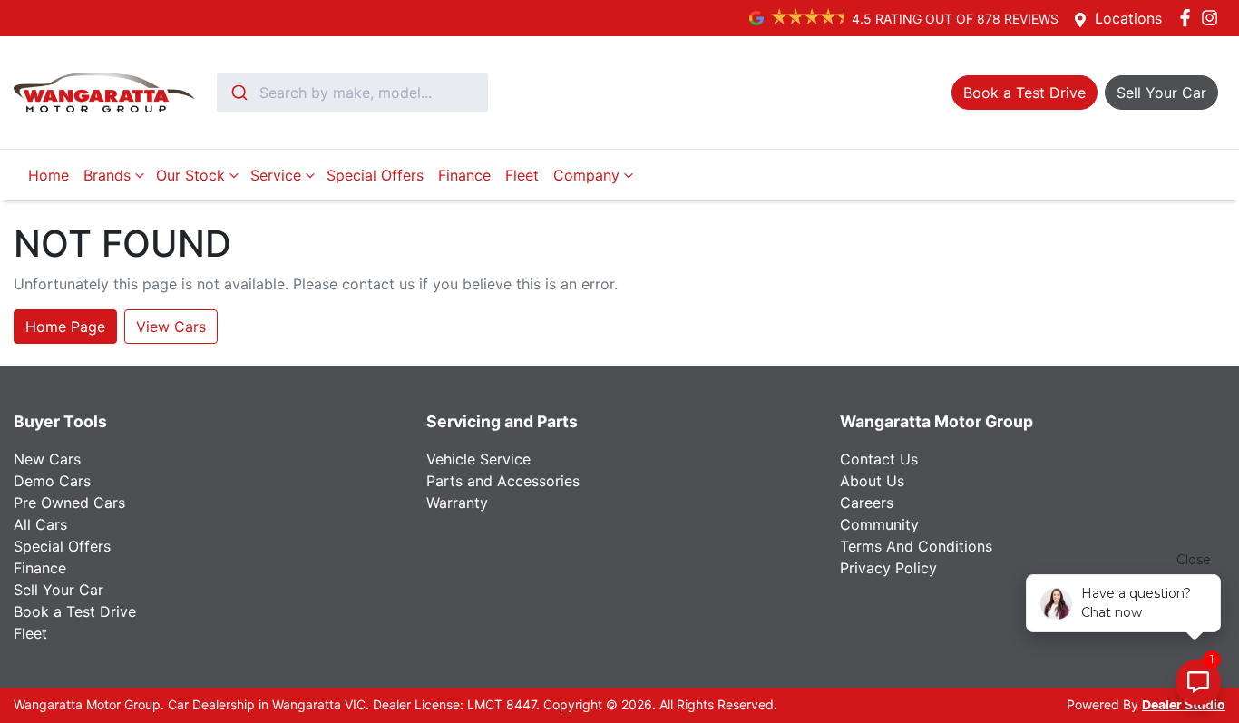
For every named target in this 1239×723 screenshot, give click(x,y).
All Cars (40, 524)
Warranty (457, 502)
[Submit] (238, 92)
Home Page (65, 327)
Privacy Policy (888, 568)
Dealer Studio (1183, 705)
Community (879, 524)
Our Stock (190, 175)
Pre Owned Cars (69, 502)
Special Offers (375, 175)
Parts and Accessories (503, 481)
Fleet (522, 175)
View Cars (171, 327)
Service (275, 175)
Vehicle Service (478, 459)
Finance (464, 175)
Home (48, 175)
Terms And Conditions (916, 546)
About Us (872, 481)
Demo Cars (52, 481)
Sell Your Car (58, 590)
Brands (107, 175)
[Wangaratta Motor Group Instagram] (1213, 17)
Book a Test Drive (75, 611)
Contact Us (879, 459)
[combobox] (352, 92)
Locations (1128, 18)
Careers (866, 502)
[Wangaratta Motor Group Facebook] (1188, 17)
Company (586, 175)
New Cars (47, 459)
